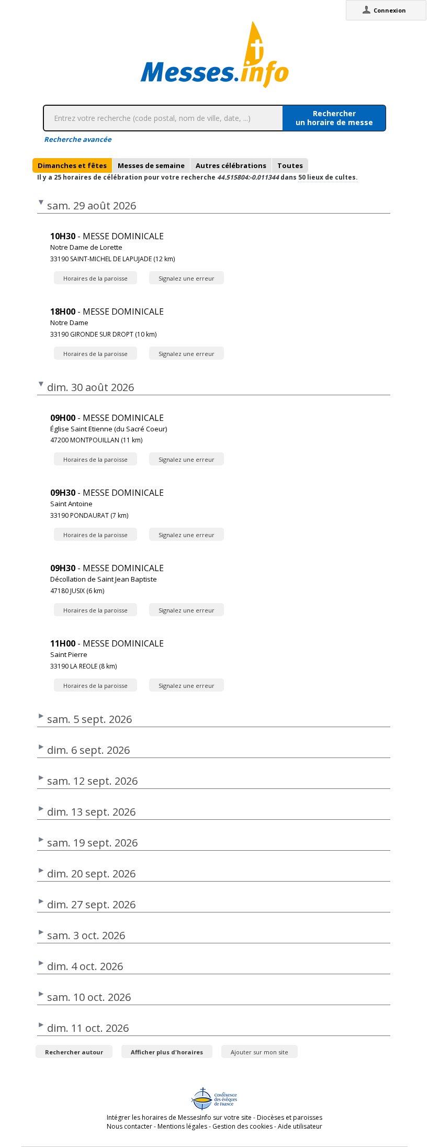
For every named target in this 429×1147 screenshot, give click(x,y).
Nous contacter (129, 1126)
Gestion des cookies (242, 1126)
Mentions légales (182, 1126)
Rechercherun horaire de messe (334, 117)
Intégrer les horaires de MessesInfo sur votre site (179, 1117)
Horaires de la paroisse (95, 278)
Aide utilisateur (300, 1126)
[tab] (72, 165)
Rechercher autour (74, 1052)
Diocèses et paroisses (289, 1117)
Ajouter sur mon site (259, 1052)
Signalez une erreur (186, 278)
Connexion (390, 10)
